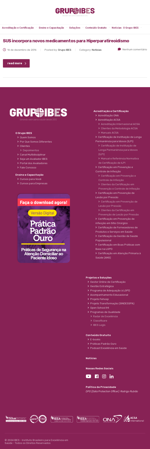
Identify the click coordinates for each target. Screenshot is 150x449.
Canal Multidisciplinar (32, 154)
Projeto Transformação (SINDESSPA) (111, 303)
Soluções (74, 27)
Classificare (99, 320)
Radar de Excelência (105, 316)
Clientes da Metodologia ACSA (119, 128)
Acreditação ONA (108, 115)
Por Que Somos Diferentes (35, 141)
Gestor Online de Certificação (107, 281)
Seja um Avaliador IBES (33, 158)
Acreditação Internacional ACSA (120, 124)
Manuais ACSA (109, 132)
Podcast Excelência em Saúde (108, 348)
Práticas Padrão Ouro (102, 343)
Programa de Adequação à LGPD (109, 290)
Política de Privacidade (101, 387)
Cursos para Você (30, 179)
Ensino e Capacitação (51, 27)
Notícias (116, 27)
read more (14, 63)
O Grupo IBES (130, 27)
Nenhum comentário (134, 49)
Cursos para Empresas (33, 183)
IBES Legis (98, 324)
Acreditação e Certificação (18, 27)
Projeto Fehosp (99, 299)
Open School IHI (99, 307)
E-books (94, 339)
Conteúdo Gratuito (96, 27)
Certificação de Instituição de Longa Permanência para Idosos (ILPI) (118, 150)
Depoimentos (30, 150)
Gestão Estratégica (101, 286)
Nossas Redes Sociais (99, 368)
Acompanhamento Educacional (108, 294)
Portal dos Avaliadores (33, 163)
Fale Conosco (27, 167)
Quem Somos (27, 137)
